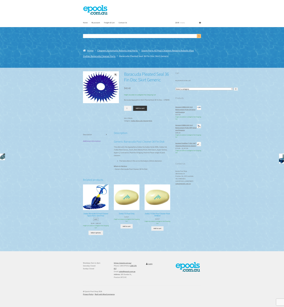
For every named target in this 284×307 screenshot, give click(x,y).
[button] (115, 74)
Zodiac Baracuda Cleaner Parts (99, 56)
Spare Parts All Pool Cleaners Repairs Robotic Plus (167, 50)
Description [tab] (87, 134)
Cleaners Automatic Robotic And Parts (117, 50)
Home (85, 22)
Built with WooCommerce (105, 294)
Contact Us (123, 22)
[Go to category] (236, 89)
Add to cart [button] (126, 226)
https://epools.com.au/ (122, 263)
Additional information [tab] (92, 141)
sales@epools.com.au (183, 184)
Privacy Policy (88, 294)
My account (96, 22)
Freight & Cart (109, 22)
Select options (96, 233)
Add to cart (140, 108)
